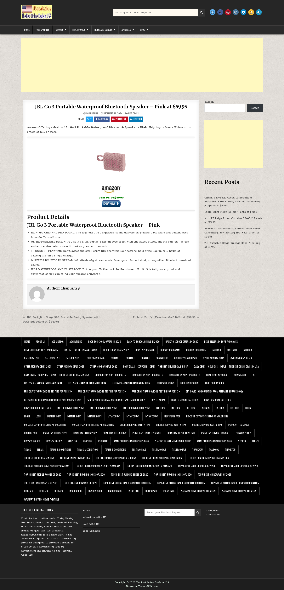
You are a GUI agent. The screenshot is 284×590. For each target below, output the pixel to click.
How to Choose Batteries (184, 400)
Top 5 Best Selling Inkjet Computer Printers (127, 483)
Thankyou (197, 449)
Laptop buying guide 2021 (70, 408)
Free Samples (42, 30)
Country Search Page (185, 358)
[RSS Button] (251, 12)
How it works (158, 400)
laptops (160, 408)
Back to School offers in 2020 (104, 341)
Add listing (58, 341)
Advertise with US (94, 517)
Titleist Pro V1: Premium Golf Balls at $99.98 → (166, 317)
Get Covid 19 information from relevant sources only (214, 391)
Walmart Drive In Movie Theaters (198, 491)
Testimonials (139, 449)
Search (209, 102)
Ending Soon (239, 375)
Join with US (91, 524)
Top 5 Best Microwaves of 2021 (214, 474)
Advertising (76, 341)
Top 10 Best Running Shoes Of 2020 (86, 474)
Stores (59, 30)
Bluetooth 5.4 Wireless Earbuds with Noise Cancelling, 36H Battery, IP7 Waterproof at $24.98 (232, 233)
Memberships (54, 416)
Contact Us (213, 515)
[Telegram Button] (243, 12)
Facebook (103, 119)
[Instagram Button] (236, 12)
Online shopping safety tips (135, 425)
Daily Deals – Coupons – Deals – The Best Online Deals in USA (155, 366)
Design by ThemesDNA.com (142, 586)
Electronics (78, 30)
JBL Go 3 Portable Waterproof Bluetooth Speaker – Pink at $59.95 (111, 107)
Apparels (126, 30)
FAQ (253, 375)
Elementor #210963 (216, 375)
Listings (205, 408)
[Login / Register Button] (259, 12)
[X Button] (212, 12)
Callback (216, 350)
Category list (31, 358)
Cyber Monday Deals (213, 358)
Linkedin (137, 119)
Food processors (165, 383)
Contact (115, 358)
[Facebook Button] (220, 12)
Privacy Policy (244, 433)
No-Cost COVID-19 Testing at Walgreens (207, 416)
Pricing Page (30, 433)
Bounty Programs (145, 350)
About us (41, 341)
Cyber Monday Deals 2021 (37, 366)
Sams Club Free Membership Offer (131, 441)
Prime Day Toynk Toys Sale (147, 433)
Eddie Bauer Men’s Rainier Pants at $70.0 (230, 212)
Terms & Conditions (60, 449)
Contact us (162, 358)
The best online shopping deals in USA (116, 458)
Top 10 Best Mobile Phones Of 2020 (196, 466)
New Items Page (172, 416)
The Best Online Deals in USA (39, 458)
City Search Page (96, 358)
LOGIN (248, 408)
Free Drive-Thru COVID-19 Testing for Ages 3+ (48, 391)
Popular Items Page (238, 425)
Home (27, 30)
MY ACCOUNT (114, 416)
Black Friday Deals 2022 (116, 350)
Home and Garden (103, 30)
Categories (213, 511)
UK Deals (28, 491)
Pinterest (121, 119)
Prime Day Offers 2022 (55, 433)
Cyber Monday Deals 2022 (103, 366)
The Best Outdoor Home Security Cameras (46, 466)
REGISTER (72, 441)
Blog (142, 30)
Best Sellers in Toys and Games (221, 341)
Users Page (133, 491)
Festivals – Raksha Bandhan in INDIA (43, 383)
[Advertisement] (137, 65)
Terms (255, 441)
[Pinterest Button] (228, 12)
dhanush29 (92, 113)
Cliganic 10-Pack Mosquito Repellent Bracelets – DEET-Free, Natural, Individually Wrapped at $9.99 (232, 202)
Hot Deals (133, 113)
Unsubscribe (75, 491)
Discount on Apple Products (110, 375)
